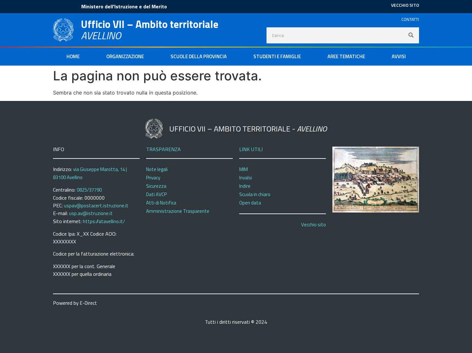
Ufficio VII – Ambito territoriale (149, 24)
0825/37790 (89, 190)
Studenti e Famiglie (277, 56)
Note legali (157, 169)
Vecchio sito (313, 224)
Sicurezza (156, 186)
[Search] (411, 35)
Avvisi (399, 56)
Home (73, 56)
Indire (244, 186)
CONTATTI (410, 19)
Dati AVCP (156, 194)
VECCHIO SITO (405, 5)
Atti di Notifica (161, 202)
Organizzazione (125, 56)
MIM (243, 169)
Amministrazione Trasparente (177, 211)
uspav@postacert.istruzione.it (96, 205)
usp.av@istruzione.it (91, 213)
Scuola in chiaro (254, 194)
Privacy (153, 177)
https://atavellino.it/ (104, 221)
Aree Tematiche (346, 56)
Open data (250, 202)
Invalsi (245, 177)
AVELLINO (101, 35)
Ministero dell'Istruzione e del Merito (124, 6)
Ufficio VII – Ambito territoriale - (248, 128)
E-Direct (88, 303)
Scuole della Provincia (198, 56)
